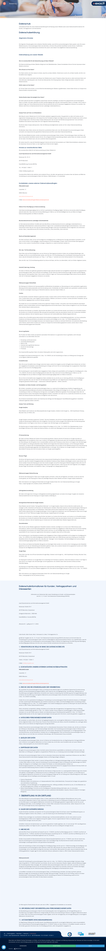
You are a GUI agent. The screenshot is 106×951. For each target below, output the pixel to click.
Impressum (26, 933)
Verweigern (23, 946)
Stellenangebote (11, 933)
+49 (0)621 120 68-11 (63, 3)
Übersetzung (13, 3)
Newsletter (19, 933)
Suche (4, 4)
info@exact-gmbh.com (28, 663)
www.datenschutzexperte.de (26, 196)
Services (23, 3)
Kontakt (52, 3)
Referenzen (41, 3)
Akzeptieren (56, 946)
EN (72, 3)
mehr (90, 946)
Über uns (31, 3)
